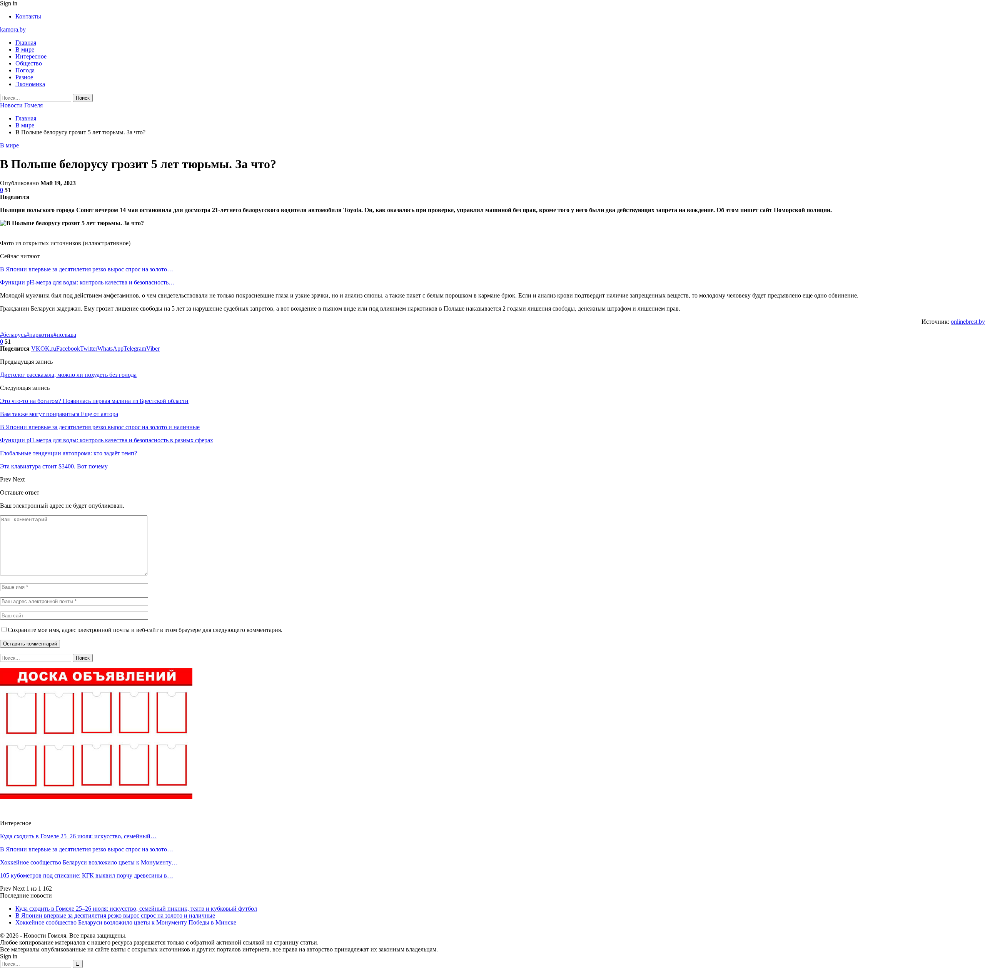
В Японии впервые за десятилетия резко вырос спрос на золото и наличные (115, 915)
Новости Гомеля (21, 105)
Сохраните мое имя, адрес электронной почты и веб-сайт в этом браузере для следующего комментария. (145, 630)
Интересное (31, 56)
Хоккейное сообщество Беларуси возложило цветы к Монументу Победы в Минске (125, 922)
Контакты (28, 16)
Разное (24, 77)
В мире (24, 49)
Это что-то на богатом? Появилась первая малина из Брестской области (94, 401)
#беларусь (13, 334)
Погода (25, 70)
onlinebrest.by (968, 321)
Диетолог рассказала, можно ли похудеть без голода (68, 374)
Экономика (30, 84)
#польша (64, 334)
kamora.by (13, 29)
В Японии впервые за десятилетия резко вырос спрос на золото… (86, 269)
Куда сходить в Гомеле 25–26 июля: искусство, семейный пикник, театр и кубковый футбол (136, 908)
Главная (25, 42)
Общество (28, 63)
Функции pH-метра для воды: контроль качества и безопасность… (87, 282)
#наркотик (39, 334)
